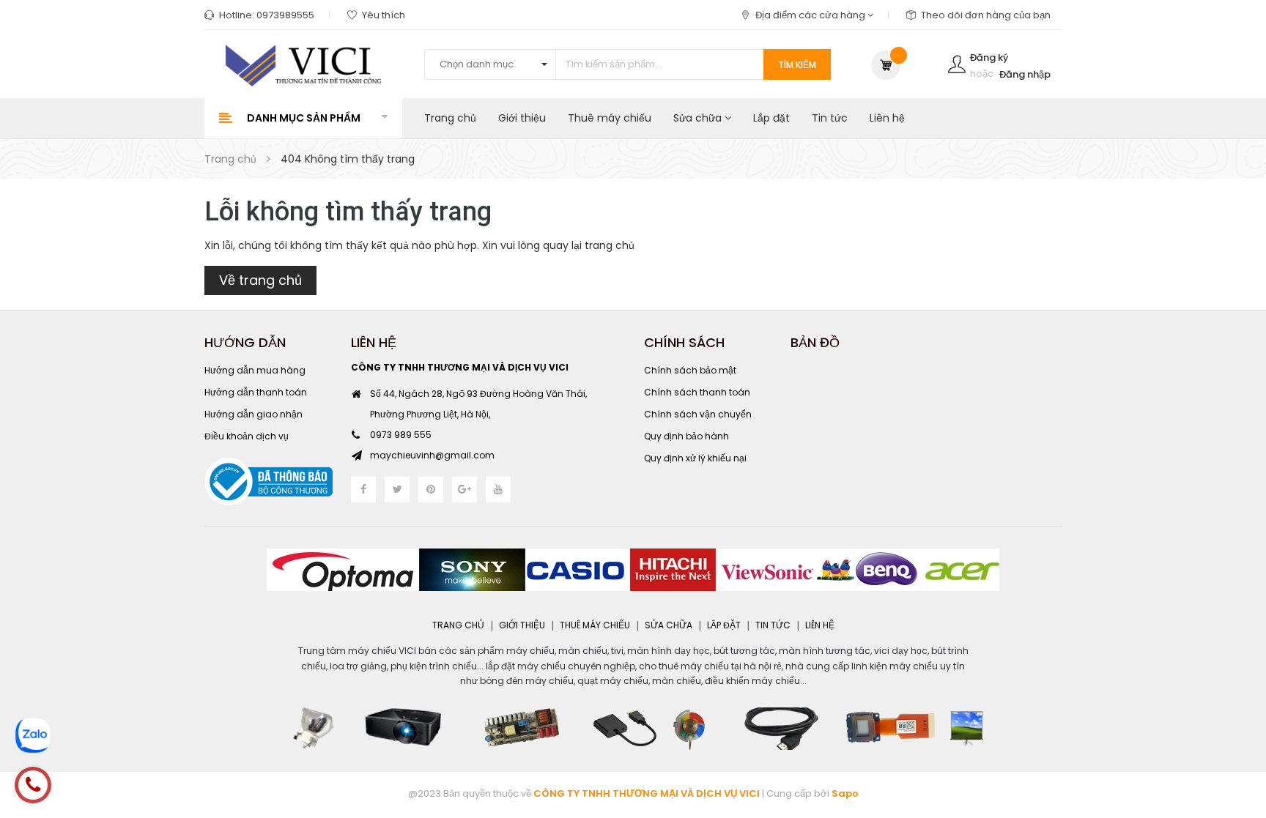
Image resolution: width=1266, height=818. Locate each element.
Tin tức (830, 118)
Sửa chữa (699, 118)
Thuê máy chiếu (609, 118)
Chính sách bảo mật (690, 370)
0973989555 (285, 15)
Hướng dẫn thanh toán (255, 392)
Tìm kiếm (797, 65)
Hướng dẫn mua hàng (255, 370)
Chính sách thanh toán (697, 392)
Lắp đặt (771, 118)
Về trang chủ (260, 280)
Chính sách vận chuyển (698, 414)
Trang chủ (450, 118)
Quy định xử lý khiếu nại (695, 458)
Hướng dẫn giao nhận (253, 414)
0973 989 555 (401, 434)
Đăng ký (989, 57)
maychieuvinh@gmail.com (432, 455)
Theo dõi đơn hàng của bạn (986, 15)
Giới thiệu (522, 118)
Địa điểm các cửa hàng (811, 15)
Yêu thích (383, 15)
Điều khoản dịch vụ (246, 436)
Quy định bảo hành (686, 436)
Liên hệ (887, 118)
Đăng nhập (1025, 74)
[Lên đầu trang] (1236, 726)
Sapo (845, 793)
